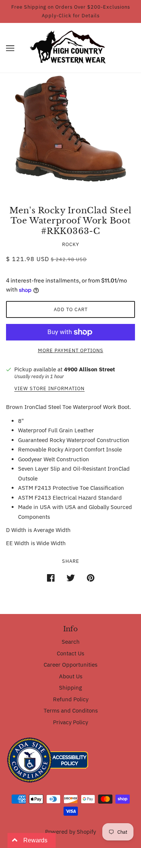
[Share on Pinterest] (90, 577)
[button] (10, 48)
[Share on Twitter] (71, 577)
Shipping (70, 687)
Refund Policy (70, 699)
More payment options (70, 350)
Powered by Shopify (70, 831)
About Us (70, 676)
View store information (49, 389)
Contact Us (70, 653)
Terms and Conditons (71, 710)
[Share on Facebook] (51, 577)
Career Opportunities (70, 664)
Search (71, 641)
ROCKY (70, 244)
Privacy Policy (70, 722)
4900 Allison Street (89, 369)
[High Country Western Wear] (70, 47)
